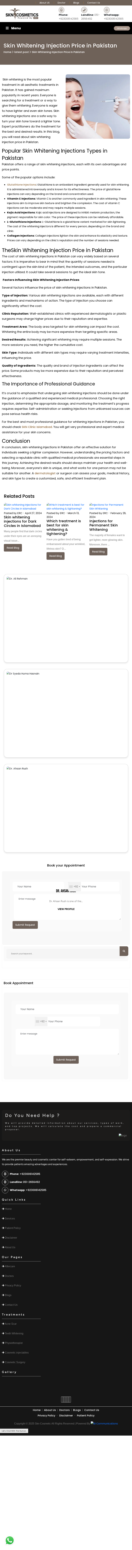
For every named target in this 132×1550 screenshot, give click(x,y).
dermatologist (45, 473)
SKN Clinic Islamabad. (37, 427)
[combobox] (74, 886)
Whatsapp (122, 28)
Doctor (62, 2)
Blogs (76, 2)
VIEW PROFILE (66, 909)
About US (44, 2)
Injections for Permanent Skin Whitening (103, 525)
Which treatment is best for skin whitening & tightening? (64, 527)
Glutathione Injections (21, 185)
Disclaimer (66, 1415)
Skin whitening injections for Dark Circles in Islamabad (22, 521)
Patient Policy (85, 1415)
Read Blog (13, 548)
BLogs (77, 1410)
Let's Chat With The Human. (14, 1431)
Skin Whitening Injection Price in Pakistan (58, 52)
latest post (21, 52)
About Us (50, 1410)
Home (7, 52)
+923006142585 (68, 17)
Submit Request (25, 925)
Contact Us (93, 2)
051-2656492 (90, 17)
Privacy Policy (46, 1415)
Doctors (64, 1410)
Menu (16, 28)
